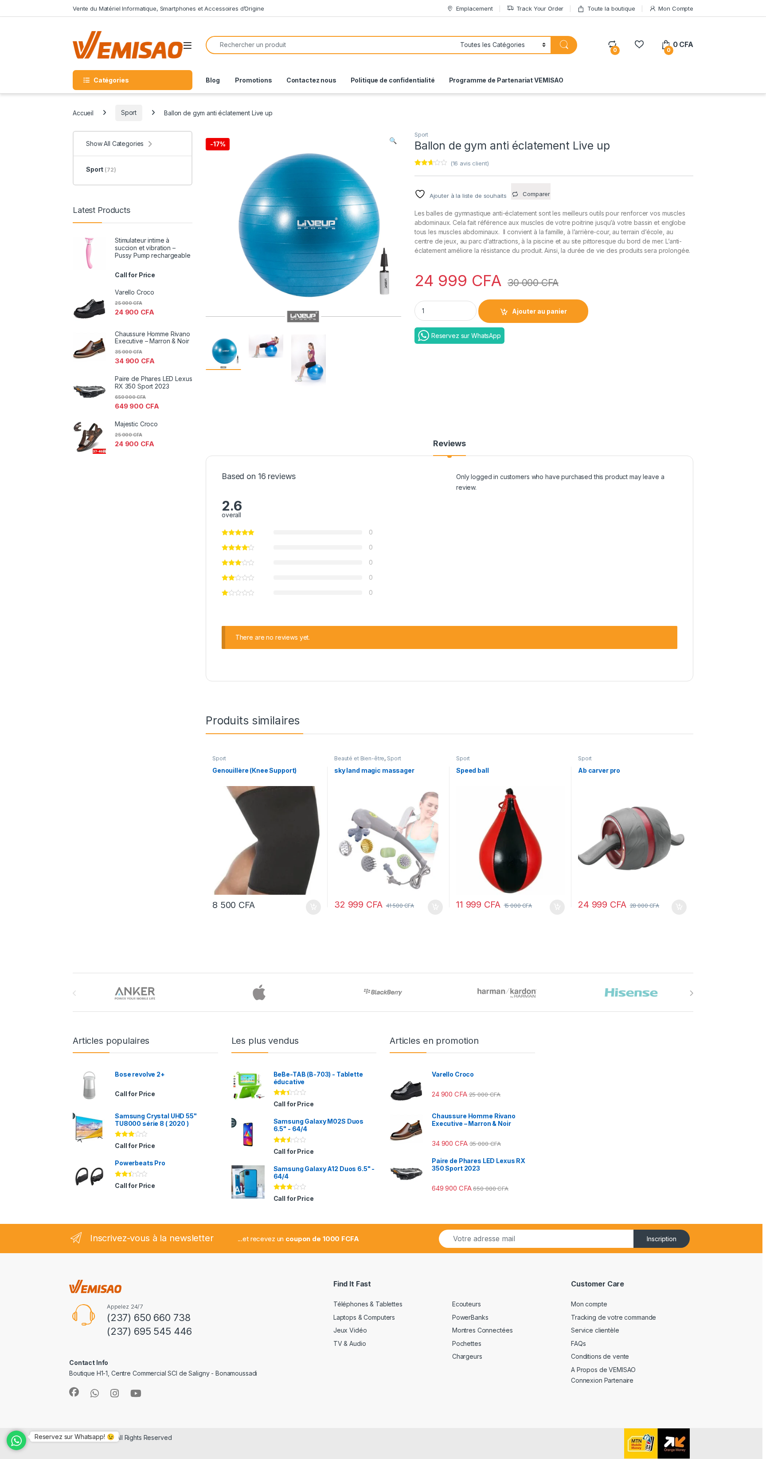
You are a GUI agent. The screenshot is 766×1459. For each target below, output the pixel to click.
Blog (212, 80)
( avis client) (469, 163)
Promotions (253, 80)
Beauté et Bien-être (359, 758)
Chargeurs (467, 1356)
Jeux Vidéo (350, 1330)
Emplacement (474, 8)
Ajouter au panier (539, 311)
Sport (129, 112)
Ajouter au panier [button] (311, 907)
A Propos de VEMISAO (603, 1369)
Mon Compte (675, 8)
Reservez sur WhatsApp (466, 335)
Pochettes (466, 1343)
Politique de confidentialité (393, 80)
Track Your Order (540, 8)
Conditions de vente (600, 1356)
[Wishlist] (639, 44)
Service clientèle (595, 1330)
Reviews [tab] (449, 444)
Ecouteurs (466, 1304)
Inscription (661, 1239)
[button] (393, 140)
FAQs (578, 1343)
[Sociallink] (74, 1392)
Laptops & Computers (364, 1317)
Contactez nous (311, 80)
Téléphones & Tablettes (368, 1304)
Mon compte (589, 1304)
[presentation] (691, 993)
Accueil (83, 112)
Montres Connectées (482, 1330)
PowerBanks (470, 1317)
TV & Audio (349, 1343)
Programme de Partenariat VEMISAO (506, 80)
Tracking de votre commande (613, 1317)
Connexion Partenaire (602, 1380)
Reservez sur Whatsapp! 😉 (74, 1436)
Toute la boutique (611, 8)
